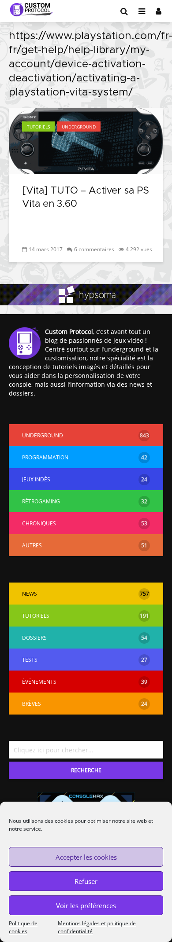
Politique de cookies (23, 927)
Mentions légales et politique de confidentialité (97, 927)
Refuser (86, 881)
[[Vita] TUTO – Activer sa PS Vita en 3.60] (86, 140)
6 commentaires (94, 249)
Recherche (86, 770)
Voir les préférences (86, 905)
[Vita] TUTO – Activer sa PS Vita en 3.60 (85, 197)
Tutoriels (38, 127)
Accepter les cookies (86, 857)
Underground (79, 127)
